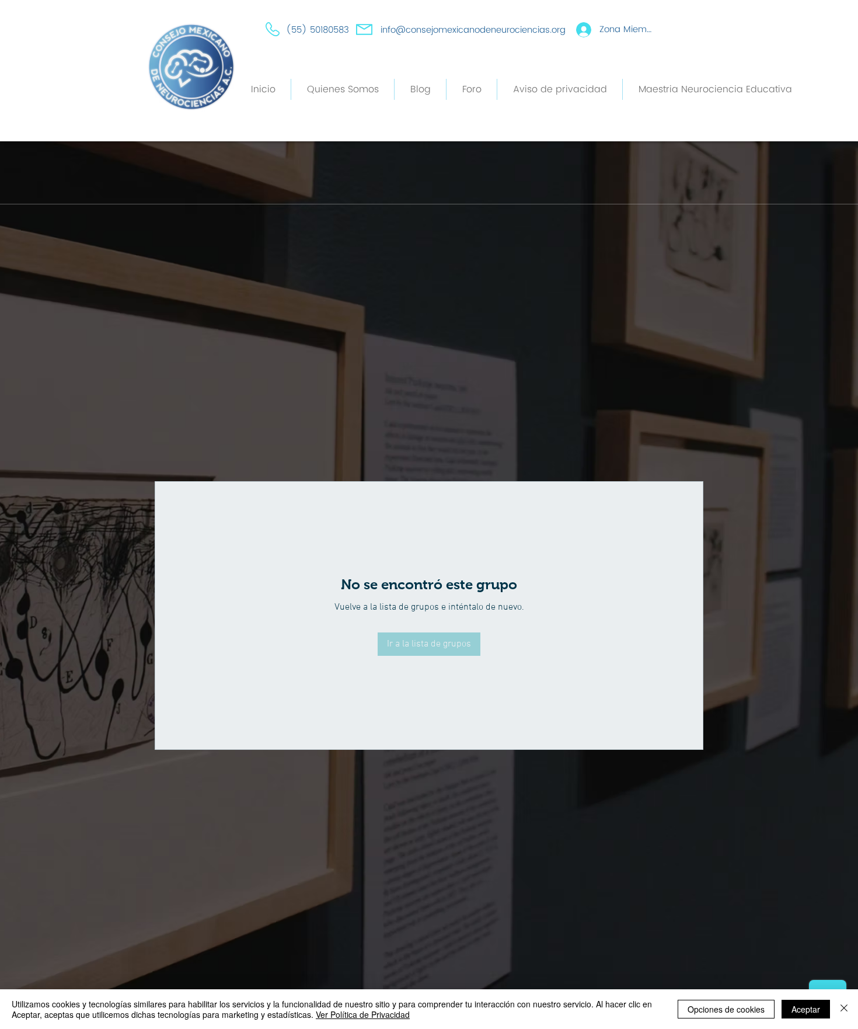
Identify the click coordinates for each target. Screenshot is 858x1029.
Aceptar (805, 1009)
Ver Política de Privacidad (363, 1014)
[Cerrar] (844, 1009)
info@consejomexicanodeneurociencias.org (473, 30)
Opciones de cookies (726, 1009)
